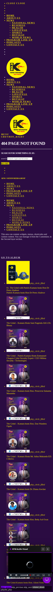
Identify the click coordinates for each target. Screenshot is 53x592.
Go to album (10, 257)
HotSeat (18, 35)
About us (13, 18)
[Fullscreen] (43, 549)
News (10, 20)
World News (21, 37)
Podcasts (14, 42)
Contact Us (15, 45)
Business (18, 25)
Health (17, 28)
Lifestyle (19, 30)
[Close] (48, 549)
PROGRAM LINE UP (19, 40)
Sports (17, 32)
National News (23, 23)
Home (11, 15)
